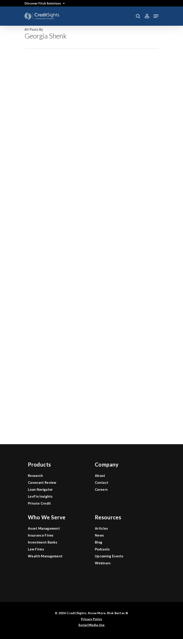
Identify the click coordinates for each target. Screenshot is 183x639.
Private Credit (39, 503)
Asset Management (44, 528)
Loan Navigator (40, 489)
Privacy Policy (91, 619)
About (100, 475)
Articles (101, 528)
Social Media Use (91, 625)
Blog (98, 542)
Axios (81, 213)
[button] (156, 16)
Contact (101, 482)
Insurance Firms (41, 535)
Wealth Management (45, 556)
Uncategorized (89, 87)
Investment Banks (42, 542)
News (99, 535)
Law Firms (36, 549)
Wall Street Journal (92, 276)
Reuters (83, 340)
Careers (101, 489)
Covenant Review (42, 482)
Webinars (103, 563)
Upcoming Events (109, 556)
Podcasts (102, 549)
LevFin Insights (40, 496)
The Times (85, 403)
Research (35, 475)
